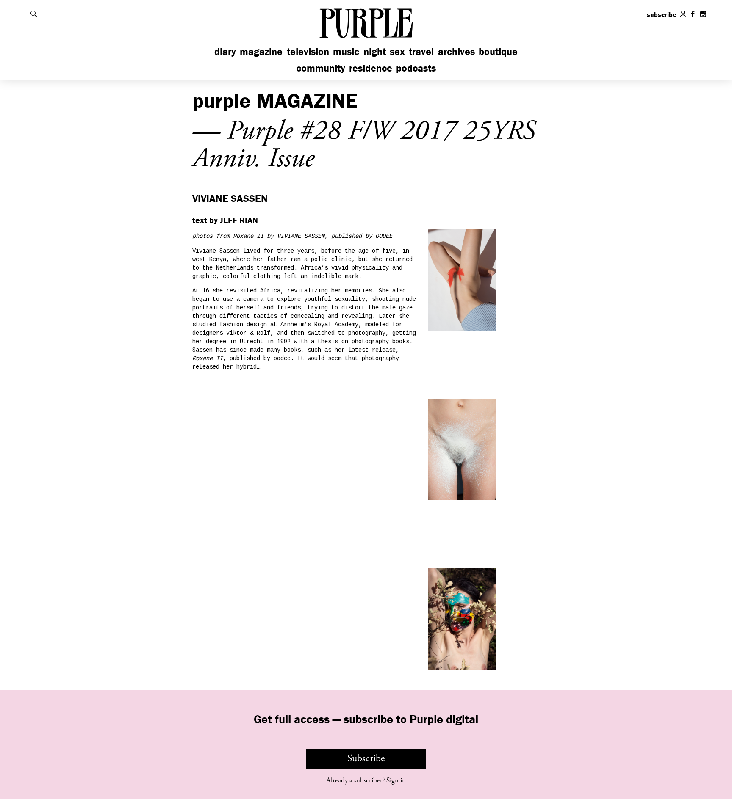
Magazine (261, 51)
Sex (397, 51)
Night (374, 51)
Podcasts (416, 68)
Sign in (396, 780)
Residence (370, 68)
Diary (225, 51)
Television (308, 51)
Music (346, 51)
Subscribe (366, 758)
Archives (456, 51)
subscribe (662, 14)
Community (320, 68)
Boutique (498, 51)
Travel (421, 51)
